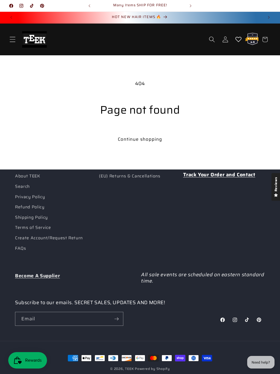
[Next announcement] (191, 5)
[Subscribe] (116, 319)
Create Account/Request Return (49, 238)
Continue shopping (140, 139)
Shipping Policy (31, 217)
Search (22, 186)
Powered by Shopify (152, 368)
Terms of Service (33, 227)
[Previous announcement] (89, 5)
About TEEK (27, 176)
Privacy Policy (30, 197)
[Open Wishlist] (238, 39)
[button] (12, 39)
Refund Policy (30, 207)
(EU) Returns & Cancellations (129, 176)
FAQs (20, 248)
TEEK (129, 368)
